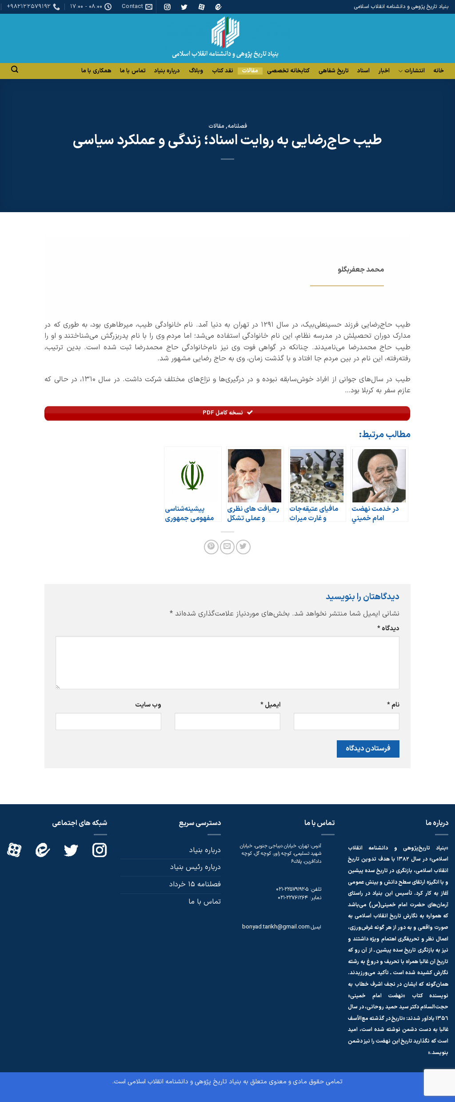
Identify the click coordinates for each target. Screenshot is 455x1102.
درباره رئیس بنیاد (195, 867)
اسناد (363, 71)
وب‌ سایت (148, 705)
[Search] (15, 69)
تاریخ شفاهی (334, 71)
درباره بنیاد (167, 71)
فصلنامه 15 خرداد (195, 884)
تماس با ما (133, 71)
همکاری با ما (96, 71)
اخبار (384, 71)
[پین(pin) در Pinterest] (211, 547)
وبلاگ (196, 71)
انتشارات (414, 71)
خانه (438, 71)
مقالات (250, 71)
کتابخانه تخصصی (288, 71)
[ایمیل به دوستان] (227, 547)
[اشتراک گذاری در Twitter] (243, 547)
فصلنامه (237, 126)
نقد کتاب (222, 71)
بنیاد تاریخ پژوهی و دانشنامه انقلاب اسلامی (184, 1081)
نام (393, 705)
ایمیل (270, 705)
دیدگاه (388, 628)
